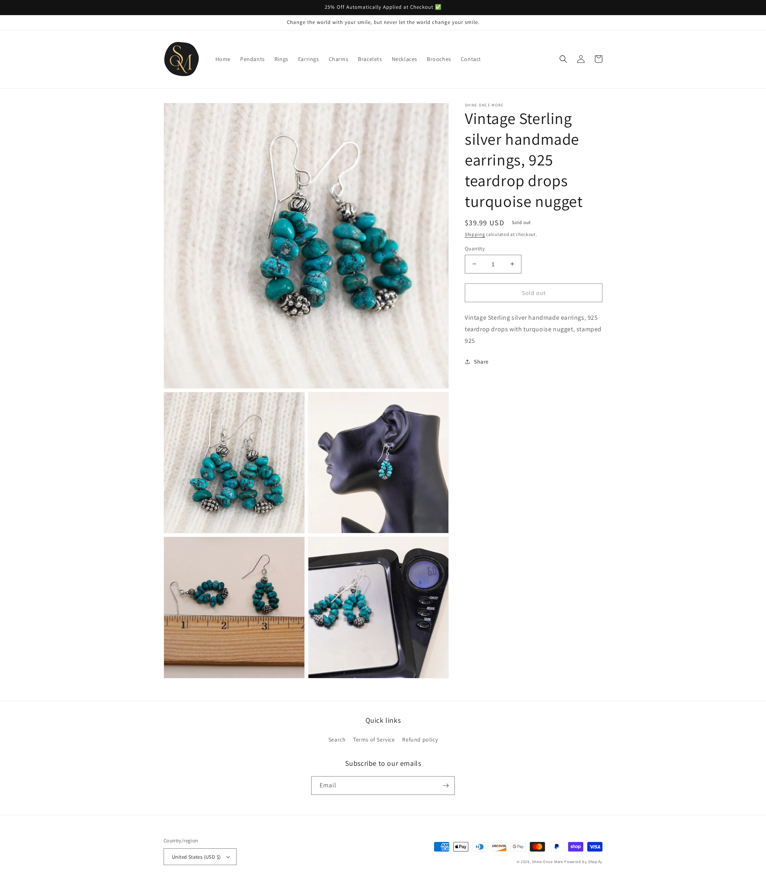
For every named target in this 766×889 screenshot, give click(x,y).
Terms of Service (374, 739)
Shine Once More (547, 861)
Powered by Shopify (583, 861)
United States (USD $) (196, 857)
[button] (563, 59)
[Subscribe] (445, 785)
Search (337, 739)
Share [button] (481, 361)
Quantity (475, 248)
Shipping (475, 234)
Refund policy (420, 739)
